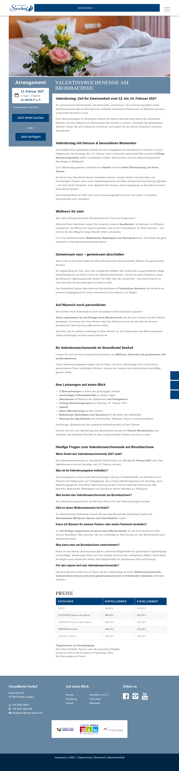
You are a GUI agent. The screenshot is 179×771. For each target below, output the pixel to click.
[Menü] (166, 9)
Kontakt (70, 703)
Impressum (61, 757)
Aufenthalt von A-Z (99, 694)
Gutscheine (95, 699)
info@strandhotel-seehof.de (27, 712)
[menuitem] (166, 9)
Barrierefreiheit (116, 757)
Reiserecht (100, 757)
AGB (71, 757)
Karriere (70, 694)
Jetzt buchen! (85, 7)
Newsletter (95, 703)
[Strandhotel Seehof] (21, 8)
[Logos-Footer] (89, 729)
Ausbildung (71, 699)
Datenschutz (85, 757)
